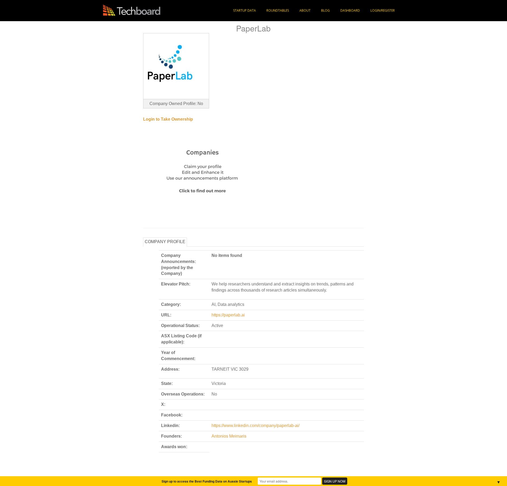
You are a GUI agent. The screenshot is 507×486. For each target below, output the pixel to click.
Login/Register (382, 10)
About (305, 10)
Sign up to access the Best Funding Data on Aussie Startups (207, 481)
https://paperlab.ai (228, 315)
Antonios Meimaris (229, 436)
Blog (325, 10)
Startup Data (244, 10)
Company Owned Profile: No (176, 103)
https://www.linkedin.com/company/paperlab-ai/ (255, 425)
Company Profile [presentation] (165, 241)
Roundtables (277, 10)
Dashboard (350, 10)
